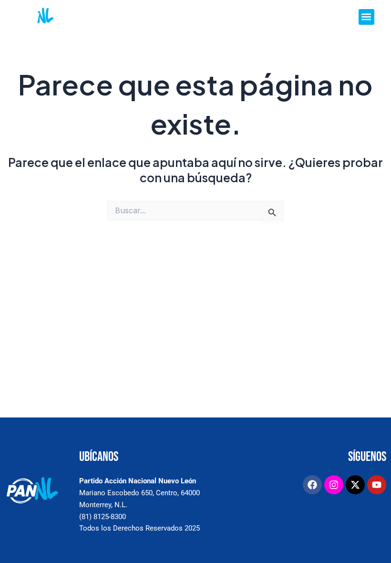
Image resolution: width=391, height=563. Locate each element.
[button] (366, 17)
